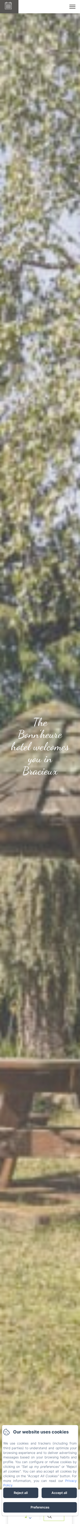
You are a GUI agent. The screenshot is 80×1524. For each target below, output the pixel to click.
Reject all (21, 1493)
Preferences (40, 1507)
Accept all (59, 1493)
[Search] (54, 1516)
